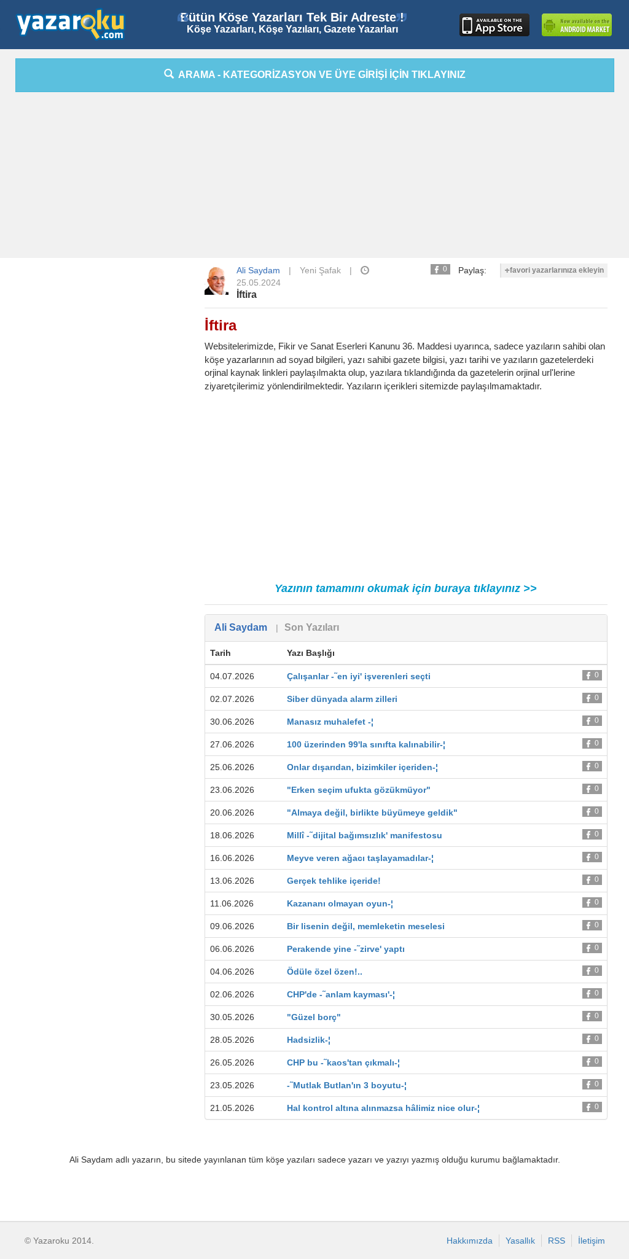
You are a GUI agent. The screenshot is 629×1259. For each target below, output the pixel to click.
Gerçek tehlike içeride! (334, 881)
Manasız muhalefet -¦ (330, 722)
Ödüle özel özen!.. (324, 971)
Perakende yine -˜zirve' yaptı (346, 949)
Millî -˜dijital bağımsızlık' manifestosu (364, 835)
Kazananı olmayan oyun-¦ (340, 903)
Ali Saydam (258, 270)
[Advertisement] (314, 178)
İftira (246, 294)
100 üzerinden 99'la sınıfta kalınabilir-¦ (366, 744)
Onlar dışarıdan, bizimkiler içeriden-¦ (362, 767)
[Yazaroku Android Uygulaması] (577, 25)
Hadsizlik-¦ (308, 1040)
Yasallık (520, 1240)
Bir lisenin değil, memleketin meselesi (366, 926)
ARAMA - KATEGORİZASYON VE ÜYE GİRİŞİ (320, 74)
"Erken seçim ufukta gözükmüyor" (359, 790)
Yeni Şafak (320, 270)
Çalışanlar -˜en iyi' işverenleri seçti (359, 676)
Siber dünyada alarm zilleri (342, 699)
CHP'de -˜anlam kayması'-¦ (341, 994)
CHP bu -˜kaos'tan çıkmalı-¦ (343, 1062)
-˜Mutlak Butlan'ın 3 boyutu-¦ (347, 1085)
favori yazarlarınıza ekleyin (557, 270)
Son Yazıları (311, 627)
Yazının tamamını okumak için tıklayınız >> (406, 588)
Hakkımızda (470, 1240)
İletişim (591, 1240)
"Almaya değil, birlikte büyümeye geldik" (372, 812)
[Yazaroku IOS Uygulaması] (494, 25)
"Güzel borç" (314, 1017)
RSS (556, 1240)
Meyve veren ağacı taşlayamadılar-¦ (360, 858)
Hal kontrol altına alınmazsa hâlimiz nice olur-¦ (383, 1108)
